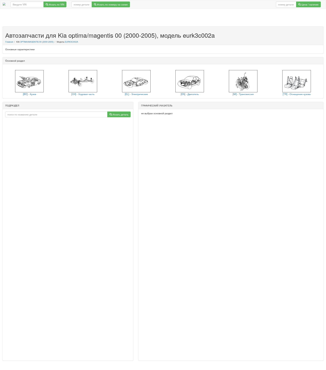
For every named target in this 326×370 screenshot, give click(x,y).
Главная (9, 41)
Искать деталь (120, 114)
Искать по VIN (56, 4)
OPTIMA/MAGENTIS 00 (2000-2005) (37, 41)
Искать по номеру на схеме (112, 4)
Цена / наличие (310, 4)
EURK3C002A (71, 41)
